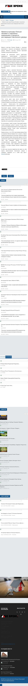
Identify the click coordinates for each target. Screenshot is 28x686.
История (12, 20)
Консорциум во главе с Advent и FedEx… (10, 280)
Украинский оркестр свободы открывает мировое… (12, 422)
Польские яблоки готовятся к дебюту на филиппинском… (14, 205)
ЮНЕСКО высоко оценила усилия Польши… (10, 454)
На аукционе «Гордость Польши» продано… (10, 428)
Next (27, 184)
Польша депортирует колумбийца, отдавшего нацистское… (13, 444)
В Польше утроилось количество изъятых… (10, 466)
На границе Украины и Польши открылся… (11, 532)
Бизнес (6, 199)
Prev (25, 184)
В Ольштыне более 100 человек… (7, 438)
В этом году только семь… (6, 385)
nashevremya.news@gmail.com (8, 644)
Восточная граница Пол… (7, 672)
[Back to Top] (1, 685)
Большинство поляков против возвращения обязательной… (13, 473)
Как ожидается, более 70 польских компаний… (12, 513)
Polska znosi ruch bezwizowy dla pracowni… (11, 659)
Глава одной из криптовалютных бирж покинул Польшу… (14, 250)
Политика (14, 534)
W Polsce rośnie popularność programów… (10, 363)
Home (7, 20)
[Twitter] (18, 2)
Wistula (3, 154)
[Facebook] (16, 2)
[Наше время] (14, 5)
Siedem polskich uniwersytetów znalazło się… (10, 378)
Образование (15, 525)
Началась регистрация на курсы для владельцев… (12, 503)
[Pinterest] (23, 2)
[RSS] (17, 612)
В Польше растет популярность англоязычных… (11, 371)
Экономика (12, 661)
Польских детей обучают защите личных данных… (12, 523)
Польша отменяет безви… (7, 665)
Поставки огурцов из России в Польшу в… (10, 310)
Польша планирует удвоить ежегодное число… (10, 460)
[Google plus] (21, 2)
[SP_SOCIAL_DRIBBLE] (25, 2)
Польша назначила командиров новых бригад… (11, 479)
